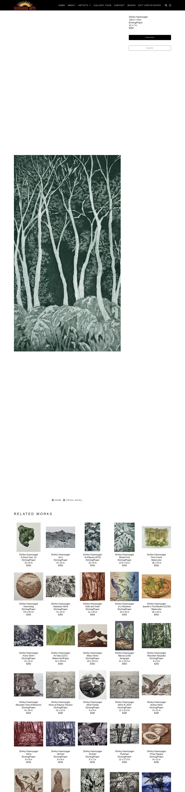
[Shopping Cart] (170, 5)
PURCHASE (149, 37)
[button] (84, 5)
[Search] (166, 5)
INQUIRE (149, 48)
